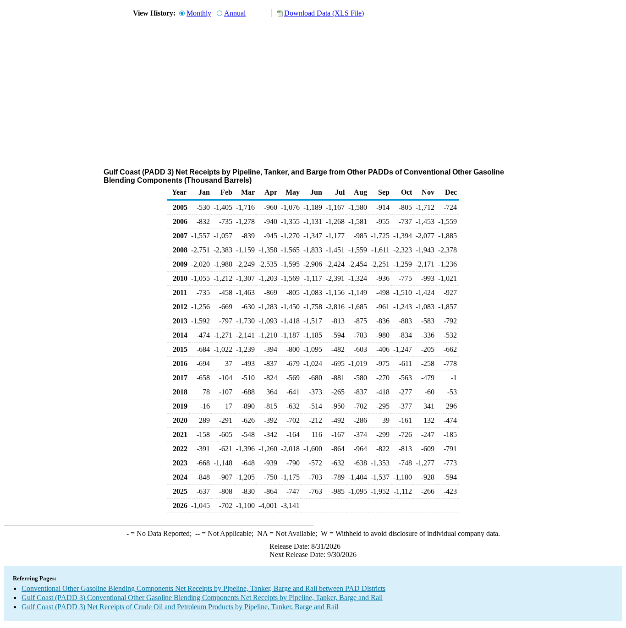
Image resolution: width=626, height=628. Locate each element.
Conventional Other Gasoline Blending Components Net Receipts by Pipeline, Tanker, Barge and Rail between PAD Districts (203, 588)
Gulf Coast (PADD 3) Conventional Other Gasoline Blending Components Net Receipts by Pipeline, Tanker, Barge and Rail (202, 597)
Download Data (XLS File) (324, 13)
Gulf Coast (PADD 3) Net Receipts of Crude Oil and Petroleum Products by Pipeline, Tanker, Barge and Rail (180, 607)
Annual (235, 13)
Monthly (199, 13)
